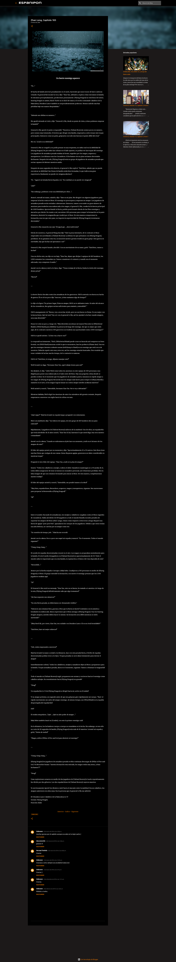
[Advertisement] (68, 941)
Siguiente (74, 811)
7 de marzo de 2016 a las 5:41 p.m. (52, 869)
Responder (40, 837)
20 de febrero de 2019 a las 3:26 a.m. (53, 888)
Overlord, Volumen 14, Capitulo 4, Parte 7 (135, 136)
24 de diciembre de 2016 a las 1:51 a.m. (53, 879)
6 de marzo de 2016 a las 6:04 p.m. (57, 850)
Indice (67, 811)
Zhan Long (35, 814)
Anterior (60, 811)
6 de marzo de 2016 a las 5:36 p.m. (55, 841)
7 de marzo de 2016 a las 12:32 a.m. (52, 860)
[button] (32, 26)
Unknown (39, 831)
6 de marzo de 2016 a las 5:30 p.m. (52, 831)
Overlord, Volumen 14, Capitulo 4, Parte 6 (135, 105)
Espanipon (30, 3)
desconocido (40, 841)
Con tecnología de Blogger (89, 959)
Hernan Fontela (41, 850)
